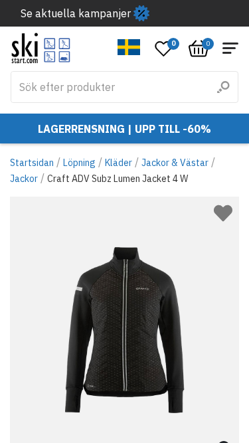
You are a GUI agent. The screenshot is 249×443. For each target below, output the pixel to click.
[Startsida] (41, 48)
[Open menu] (230, 48)
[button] (129, 47)
